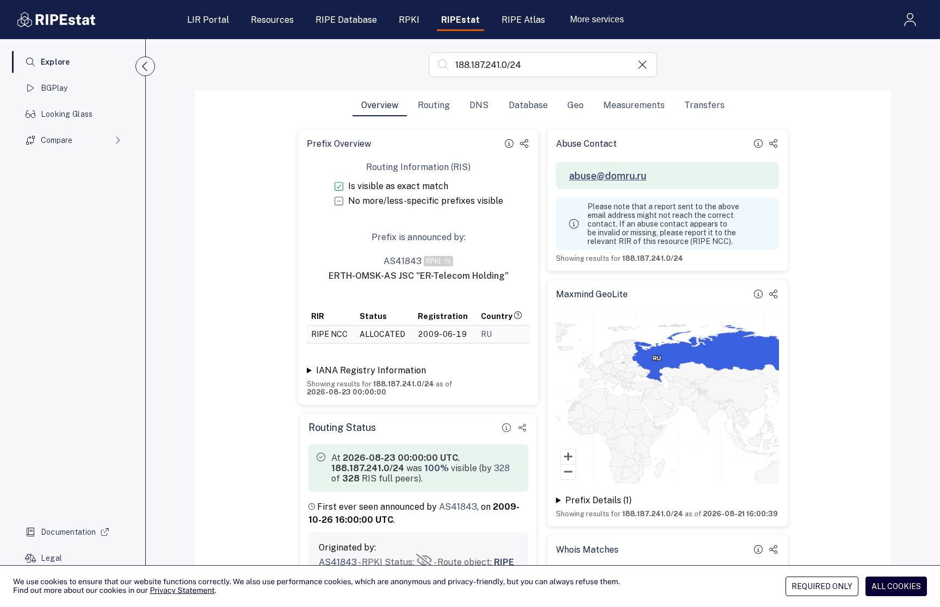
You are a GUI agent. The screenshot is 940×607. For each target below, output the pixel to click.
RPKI (409, 20)
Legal (51, 558)
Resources (272, 20)
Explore (55, 62)
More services (597, 19)
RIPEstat (460, 20)
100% (436, 468)
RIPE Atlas (523, 20)
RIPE (504, 562)
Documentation (68, 532)
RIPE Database (346, 20)
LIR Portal (208, 20)
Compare (56, 140)
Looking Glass (67, 114)
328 (502, 468)
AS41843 (458, 507)
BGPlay (54, 88)
